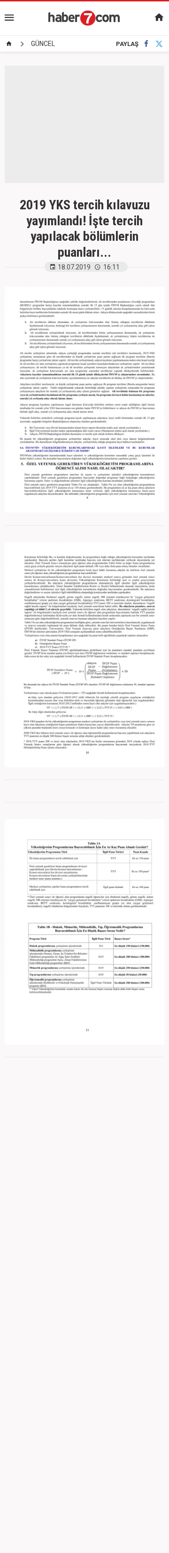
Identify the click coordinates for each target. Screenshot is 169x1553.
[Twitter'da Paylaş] (159, 44)
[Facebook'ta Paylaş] (146, 44)
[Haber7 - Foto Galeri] (84, 17)
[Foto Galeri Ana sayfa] (9, 43)
